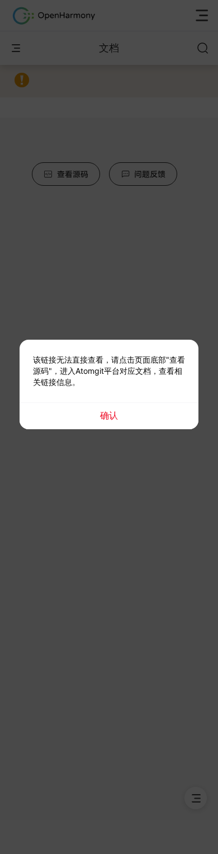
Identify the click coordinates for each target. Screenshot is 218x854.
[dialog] (109, 384)
